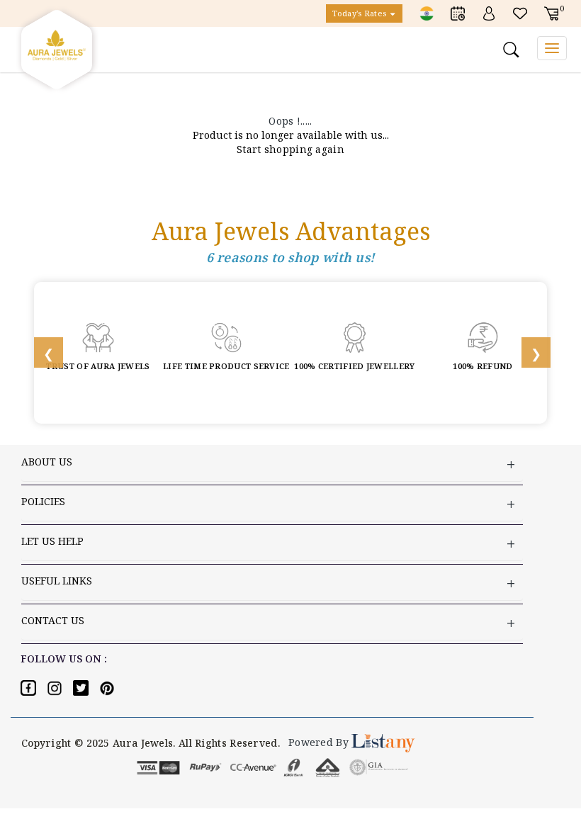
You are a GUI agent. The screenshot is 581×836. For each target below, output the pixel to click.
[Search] (513, 50)
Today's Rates (360, 13)
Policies (43, 501)
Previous (41, 353)
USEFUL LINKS (56, 580)
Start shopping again (290, 149)
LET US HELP (52, 541)
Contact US (52, 620)
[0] (551, 12)
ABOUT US (46, 461)
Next (528, 353)
